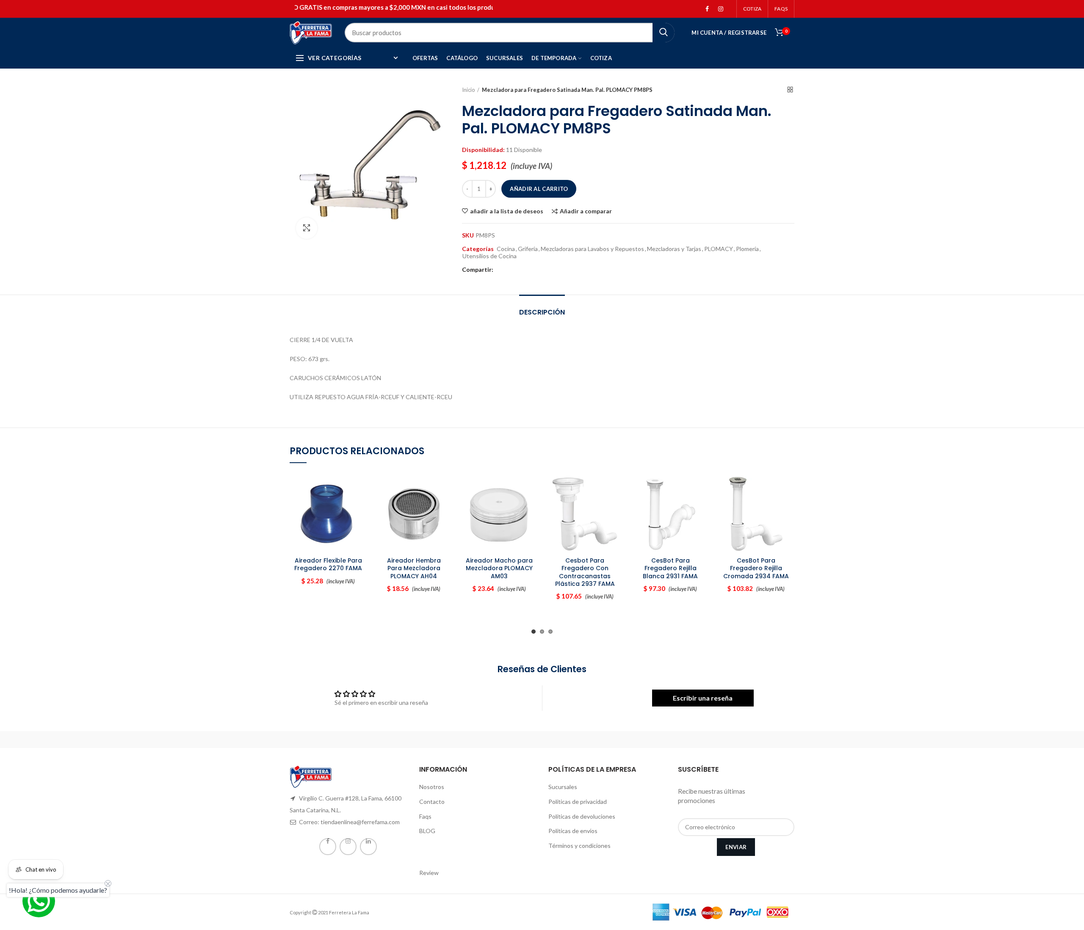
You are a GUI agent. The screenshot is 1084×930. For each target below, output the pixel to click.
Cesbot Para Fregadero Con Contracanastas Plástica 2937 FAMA (585, 572)
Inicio (468, 89)
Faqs (425, 816)
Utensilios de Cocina (489, 256)
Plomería (747, 249)
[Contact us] (38, 901)
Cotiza (752, 9)
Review (429, 872)
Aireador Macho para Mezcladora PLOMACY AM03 (499, 568)
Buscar (664, 32)
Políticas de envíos (572, 830)
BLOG (427, 830)
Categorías (478, 249)
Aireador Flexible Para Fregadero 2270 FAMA (328, 564)
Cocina (506, 249)
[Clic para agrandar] (306, 228)
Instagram (720, 8)
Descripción (542, 312)
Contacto (432, 801)
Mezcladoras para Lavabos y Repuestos (592, 249)
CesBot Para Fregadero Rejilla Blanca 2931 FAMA (670, 568)
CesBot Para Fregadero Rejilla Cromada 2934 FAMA (756, 568)
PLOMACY (718, 249)
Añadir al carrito (539, 188)
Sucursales (562, 786)
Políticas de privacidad (577, 801)
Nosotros (431, 786)
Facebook (707, 8)
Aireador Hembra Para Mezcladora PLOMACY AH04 (414, 568)
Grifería (528, 249)
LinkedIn (368, 846)
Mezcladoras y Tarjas (674, 249)
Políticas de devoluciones (581, 816)
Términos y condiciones (579, 845)
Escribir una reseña (703, 698)
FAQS (781, 9)
